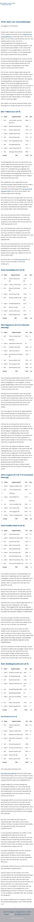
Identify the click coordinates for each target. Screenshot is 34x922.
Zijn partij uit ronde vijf (8, 773)
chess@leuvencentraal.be (22, 914)
